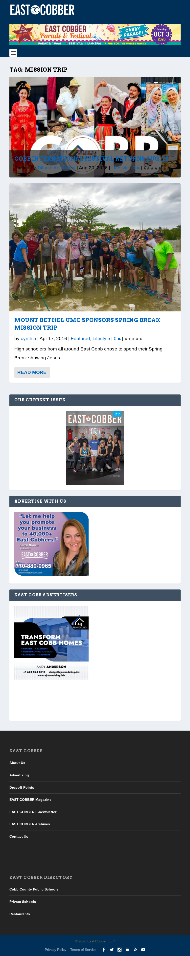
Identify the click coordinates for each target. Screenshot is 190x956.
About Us (17, 763)
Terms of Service (83, 950)
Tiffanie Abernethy (56, 167)
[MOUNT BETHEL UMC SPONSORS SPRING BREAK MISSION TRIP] (94, 247)
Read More (32, 372)
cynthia (28, 338)
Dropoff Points (21, 787)
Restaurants (19, 914)
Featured (80, 338)
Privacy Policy (55, 950)
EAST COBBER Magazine (30, 800)
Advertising (19, 775)
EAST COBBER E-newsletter (32, 812)
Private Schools (22, 902)
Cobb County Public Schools (33, 889)
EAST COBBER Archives (29, 824)
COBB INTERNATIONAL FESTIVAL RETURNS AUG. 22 (91, 158)
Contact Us (18, 836)
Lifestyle (120, 167)
